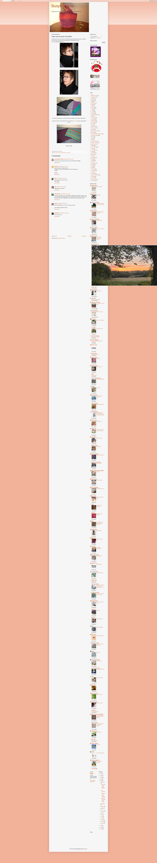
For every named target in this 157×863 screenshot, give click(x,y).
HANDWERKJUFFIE (94, 411)
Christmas (56, 152)
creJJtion (92, 751)
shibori (92, 167)
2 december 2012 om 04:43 (61, 186)
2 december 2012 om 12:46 (65, 193)
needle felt (93, 152)
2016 (101, 773)
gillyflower (93, 617)
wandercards (99, 446)
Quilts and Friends (94, 403)
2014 (101, 777)
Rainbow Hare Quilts (95, 244)
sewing (92, 164)
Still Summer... (99, 732)
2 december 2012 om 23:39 (64, 212)
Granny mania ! (94, 353)
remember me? (99, 421)
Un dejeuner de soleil (95, 592)
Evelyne (55, 203)
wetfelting (93, 177)
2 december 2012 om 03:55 (61, 178)
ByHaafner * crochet (95, 642)
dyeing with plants (94, 114)
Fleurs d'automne (94, 740)
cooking (92, 108)
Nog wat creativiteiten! (100, 320)
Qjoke (92, 521)
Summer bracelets (100, 677)
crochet (92, 111)
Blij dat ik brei (93, 194)
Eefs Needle (93, 319)
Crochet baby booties (100, 635)
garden (92, 129)
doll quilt (93, 113)
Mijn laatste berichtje (100, 404)
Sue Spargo (93, 173)
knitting (69, 152)
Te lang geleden (99, 555)
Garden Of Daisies (94, 743)
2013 (101, 778)
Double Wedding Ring (100, 379)
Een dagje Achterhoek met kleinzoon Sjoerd (100, 204)
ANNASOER (93, 538)
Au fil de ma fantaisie (95, 335)
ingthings (93, 386)
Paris (92, 155)
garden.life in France (95, 130)
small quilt (93, 169)
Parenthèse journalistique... (99, 548)
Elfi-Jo (92, 504)
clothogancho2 (94, 580)
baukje (92, 773)
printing (92, 158)
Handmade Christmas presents (96, 133)
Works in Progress (94, 365)
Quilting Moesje (94, 236)
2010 (101, 827)
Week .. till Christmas (95, 174)
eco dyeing (93, 119)
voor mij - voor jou (94, 571)
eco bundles (93, 117)
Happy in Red (93, 428)
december (103, 782)
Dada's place (93, 634)
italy (92, 139)
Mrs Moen (93, 512)
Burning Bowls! (99, 530)
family (92, 125)
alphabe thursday (94, 95)
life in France (93, 147)
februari (102, 821)
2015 (101, 775)
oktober (102, 806)
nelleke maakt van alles (95, 668)
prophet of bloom (94, 445)
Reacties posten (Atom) (61, 238)
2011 (101, 825)
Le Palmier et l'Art (100, 328)
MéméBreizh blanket (95, 354)
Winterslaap (99, 195)
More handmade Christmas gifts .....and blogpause (103, 793)
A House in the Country (95, 659)
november (103, 803)
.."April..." (98, 471)
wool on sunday (94, 179)
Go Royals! (98, 744)
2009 (101, 828)
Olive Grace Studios (95, 584)
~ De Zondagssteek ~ (95, 339)
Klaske (55, 178)
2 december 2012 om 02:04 (68, 159)
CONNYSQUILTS (94, 185)
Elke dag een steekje (95, 554)
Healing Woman (57, 193)
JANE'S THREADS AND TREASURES (97, 470)
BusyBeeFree (63, 6)
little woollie (93, 495)
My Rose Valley (94, 344)
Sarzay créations (94, 227)
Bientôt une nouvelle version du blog (100, 594)
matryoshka (93, 149)
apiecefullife (56, 212)
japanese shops (93, 144)
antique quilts (93, 97)
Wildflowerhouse (94, 600)
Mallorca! (98, 652)
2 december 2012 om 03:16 (62, 166)
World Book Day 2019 (100, 488)
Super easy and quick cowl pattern (103, 800)
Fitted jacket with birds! (100, 669)
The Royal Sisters (94, 701)
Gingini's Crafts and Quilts (96, 462)
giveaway (93, 132)
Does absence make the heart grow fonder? (100, 724)
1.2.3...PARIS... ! (93, 327)
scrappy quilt (93, 163)
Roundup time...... (99, 660)
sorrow (92, 171)
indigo (92, 138)
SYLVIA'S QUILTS (94, 289)
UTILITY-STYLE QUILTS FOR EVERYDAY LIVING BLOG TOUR (100, 586)
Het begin (98, 358)
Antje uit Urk (93, 684)
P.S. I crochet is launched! (99, 762)
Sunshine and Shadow (95, 219)
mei (102, 816)
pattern (74, 120)
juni (102, 814)
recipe (92, 161)
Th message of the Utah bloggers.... (103, 786)
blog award (93, 103)
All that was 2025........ (100, 311)
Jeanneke (56, 166)
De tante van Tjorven (95, 202)
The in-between (99, 366)
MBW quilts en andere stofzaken (97, 714)
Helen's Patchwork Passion (96, 378)
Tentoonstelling (99, 220)
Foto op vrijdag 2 (99, 186)
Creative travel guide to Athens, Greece (100, 430)
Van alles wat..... (99, 290)
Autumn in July (94, 286)
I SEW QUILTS (93, 437)
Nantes (92, 151)
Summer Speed (94, 375)
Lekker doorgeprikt (100, 627)
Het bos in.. (98, 387)
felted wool (93, 126)
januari (102, 823)
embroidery (93, 120)
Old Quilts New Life (94, 711)
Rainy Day (98, 610)
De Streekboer (99, 564)
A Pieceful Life (94, 420)
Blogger (86, 848)
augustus (102, 811)
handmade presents (63, 152)
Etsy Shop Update (99, 618)
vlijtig (92, 676)
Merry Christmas (99, 694)
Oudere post (84, 236)
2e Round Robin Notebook (99, 506)
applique (92, 100)
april (102, 817)
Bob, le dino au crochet (95, 336)
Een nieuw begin (99, 480)
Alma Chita (93, 739)
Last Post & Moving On (100, 752)
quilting (92, 160)
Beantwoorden (57, 162)
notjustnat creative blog (95, 302)
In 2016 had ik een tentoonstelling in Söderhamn (100, 523)
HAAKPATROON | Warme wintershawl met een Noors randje (100, 413)
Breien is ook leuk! (100, 539)
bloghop (92, 104)
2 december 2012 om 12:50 (62, 203)
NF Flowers (93, 154)
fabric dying (93, 122)
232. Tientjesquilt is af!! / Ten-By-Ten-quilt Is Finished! (100, 716)
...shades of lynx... (94, 731)
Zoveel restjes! (99, 463)
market (92, 148)
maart (102, 819)
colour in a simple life (95, 760)
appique (92, 98)
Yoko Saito (93, 180)
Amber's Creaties (94, 357)
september (103, 808)
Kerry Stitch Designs (94, 453)
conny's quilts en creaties (58, 159)
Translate (98, 37)
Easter (92, 116)
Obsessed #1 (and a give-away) (100, 644)
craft (59, 152)
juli (101, 812)
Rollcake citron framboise (95, 299)
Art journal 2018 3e (100, 572)
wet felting (93, 176)
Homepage (69, 236)
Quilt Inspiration (94, 210)
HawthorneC (93, 609)
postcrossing (93, 157)
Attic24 (92, 374)
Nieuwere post (54, 236)
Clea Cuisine (93, 298)
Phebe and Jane (94, 479)
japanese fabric (94, 141)
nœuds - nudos (94, 581)
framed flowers (94, 127)
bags (92, 101)
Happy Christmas (99, 438)
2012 (101, 780)
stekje (92, 626)
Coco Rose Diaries (94, 310)
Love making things (94, 487)
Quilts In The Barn (94, 722)
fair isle (92, 123)
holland (92, 136)
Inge (55, 186)
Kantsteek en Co (94, 563)
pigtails (92, 651)
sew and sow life (94, 394)
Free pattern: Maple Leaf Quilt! (100, 212)
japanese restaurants (94, 142)
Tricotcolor (93, 546)
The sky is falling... (100, 702)
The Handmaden (94, 768)
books (92, 105)
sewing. (92, 166)
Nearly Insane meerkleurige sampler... (99, 238)
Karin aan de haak (94, 693)
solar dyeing (93, 170)
